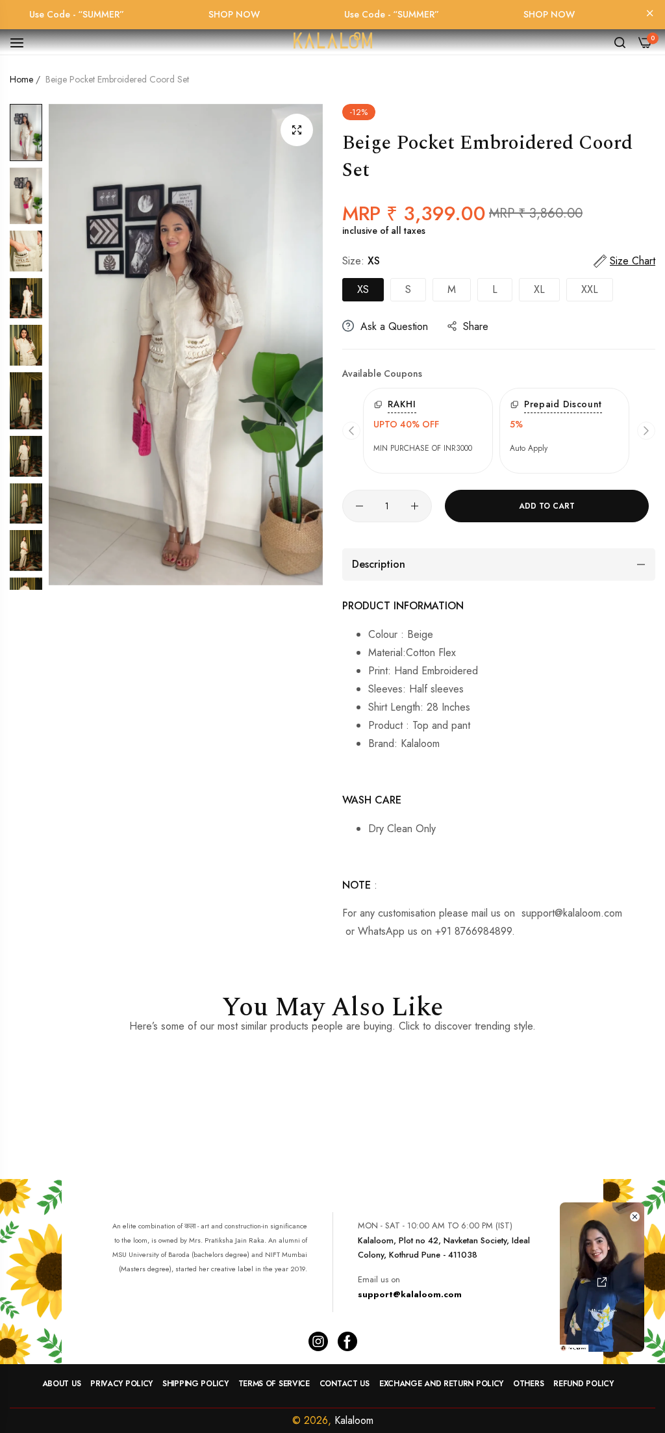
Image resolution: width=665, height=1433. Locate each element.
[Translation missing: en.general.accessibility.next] (646, 431)
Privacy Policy (121, 1383)
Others (528, 1383)
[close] (650, 14)
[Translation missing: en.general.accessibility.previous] (351, 431)
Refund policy (583, 1383)
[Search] (619, 41)
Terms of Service (274, 1383)
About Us (61, 1383)
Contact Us (345, 1383)
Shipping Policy (195, 1383)
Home (21, 79)
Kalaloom (353, 1420)
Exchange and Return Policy (441, 1383)
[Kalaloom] (332, 42)
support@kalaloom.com (410, 1294)
